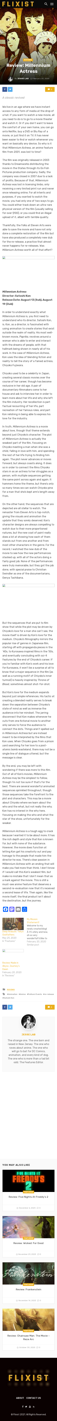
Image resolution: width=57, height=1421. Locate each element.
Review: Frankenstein (28, 1289)
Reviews (28, 60)
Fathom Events (35, 994)
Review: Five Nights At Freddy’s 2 (28, 1196)
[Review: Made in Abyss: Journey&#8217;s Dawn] (13, 955)
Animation (12, 994)
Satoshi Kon (9, 998)
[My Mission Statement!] (39, 932)
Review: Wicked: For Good (28, 1243)
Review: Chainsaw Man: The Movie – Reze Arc (28, 1337)
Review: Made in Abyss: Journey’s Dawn (11, 966)
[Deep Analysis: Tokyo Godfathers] (13, 924)
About (20, 1398)
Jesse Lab (23, 78)
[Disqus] (28, 1118)
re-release (49, 994)
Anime (23, 994)
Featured (28, 1192)
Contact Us (33, 1398)
